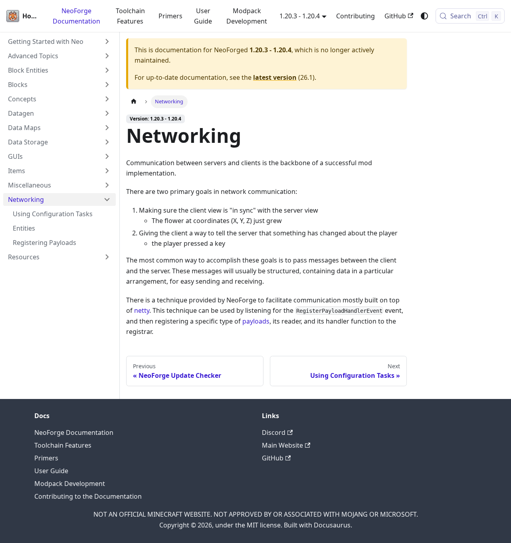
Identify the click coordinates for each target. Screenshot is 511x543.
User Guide (203, 16)
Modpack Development (246, 16)
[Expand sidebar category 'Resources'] (107, 257)
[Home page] (133, 101)
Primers (170, 16)
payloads (255, 321)
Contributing (355, 16)
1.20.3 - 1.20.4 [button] (299, 16)
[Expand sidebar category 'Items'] (107, 170)
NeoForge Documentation (76, 16)
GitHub (395, 16)
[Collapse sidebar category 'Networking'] (107, 199)
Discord (273, 432)
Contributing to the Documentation (88, 496)
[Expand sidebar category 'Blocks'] (107, 84)
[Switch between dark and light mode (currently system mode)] (424, 16)
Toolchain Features (130, 16)
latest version (275, 77)
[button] (59, 55)
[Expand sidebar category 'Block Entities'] (107, 70)
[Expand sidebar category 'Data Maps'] (107, 127)
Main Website (282, 445)
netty (141, 310)
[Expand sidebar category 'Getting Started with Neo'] (107, 41)
